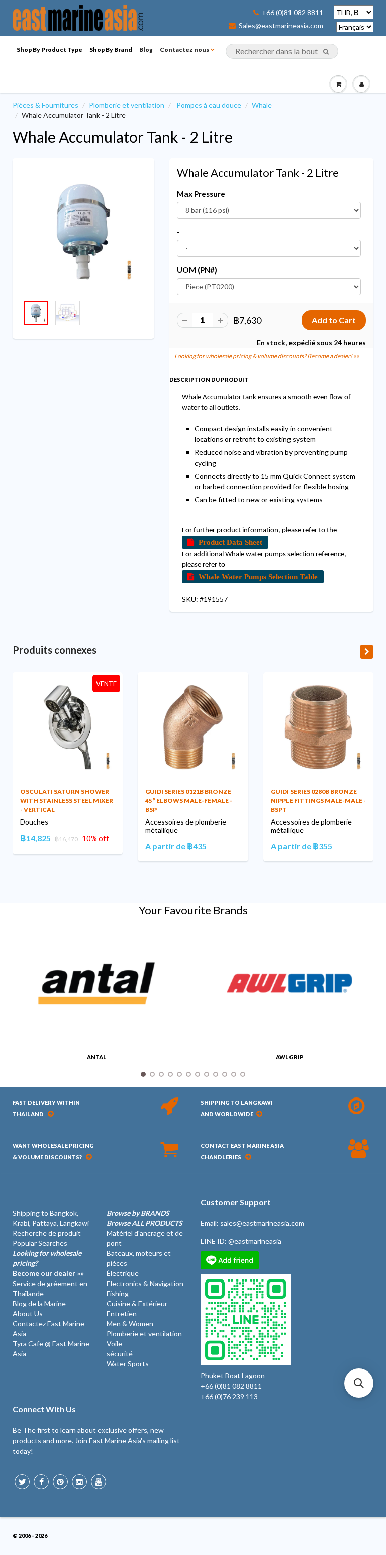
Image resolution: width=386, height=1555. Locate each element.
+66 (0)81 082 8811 (292, 13)
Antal (97, 1057)
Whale (262, 105)
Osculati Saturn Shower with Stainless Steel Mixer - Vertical (66, 800)
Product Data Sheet (230, 542)
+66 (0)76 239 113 (229, 1396)
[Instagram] (79, 1481)
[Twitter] (22, 1481)
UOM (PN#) (197, 270)
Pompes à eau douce (208, 105)
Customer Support (236, 1202)
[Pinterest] (60, 1481)
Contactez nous (184, 49)
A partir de (176, 846)
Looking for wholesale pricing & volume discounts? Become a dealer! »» (266, 356)
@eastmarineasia (254, 1241)
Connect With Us (44, 1409)
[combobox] (282, 51)
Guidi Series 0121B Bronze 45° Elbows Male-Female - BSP (188, 800)
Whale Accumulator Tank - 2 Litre (123, 137)
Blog (146, 49)
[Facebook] (41, 1481)
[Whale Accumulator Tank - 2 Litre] (83, 231)
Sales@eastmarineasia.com (281, 26)
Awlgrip (290, 1057)
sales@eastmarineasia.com (262, 1223)
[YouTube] (98, 1481)
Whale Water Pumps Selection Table (258, 576)
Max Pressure (201, 193)
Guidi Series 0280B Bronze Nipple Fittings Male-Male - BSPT (318, 800)
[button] (358, 1383)
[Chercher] (326, 52)
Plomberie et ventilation (126, 105)
